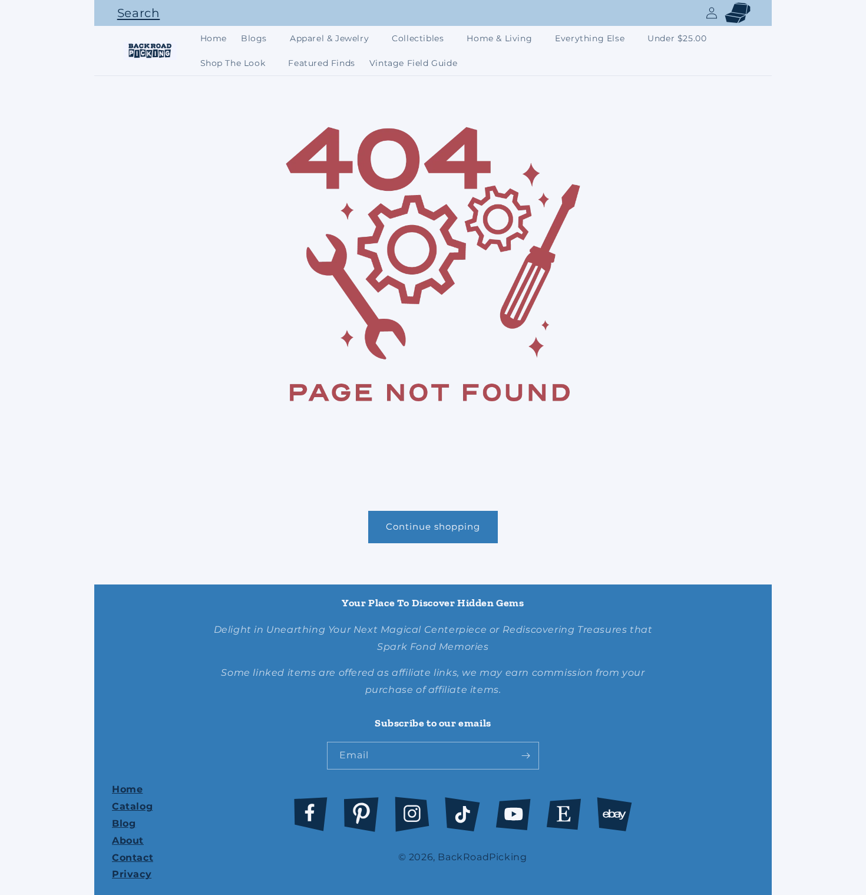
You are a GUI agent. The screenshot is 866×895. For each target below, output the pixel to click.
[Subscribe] (525, 755)
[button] (135, 13)
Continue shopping (433, 526)
